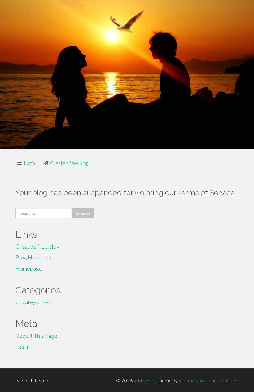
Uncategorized (33, 302)
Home (41, 380)
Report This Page (36, 335)
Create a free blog (69, 163)
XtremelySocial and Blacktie (208, 380)
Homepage (28, 268)
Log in (22, 346)
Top (23, 380)
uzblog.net (144, 380)
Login (29, 163)
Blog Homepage (35, 257)
